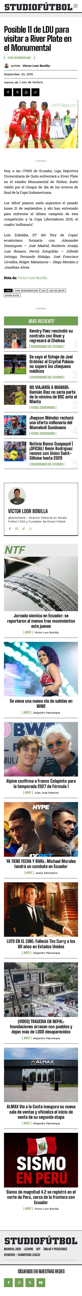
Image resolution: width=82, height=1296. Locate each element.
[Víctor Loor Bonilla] (7, 65)
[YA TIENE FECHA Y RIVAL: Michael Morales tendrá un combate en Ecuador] (41, 831)
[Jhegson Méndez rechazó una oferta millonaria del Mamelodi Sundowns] (15, 425)
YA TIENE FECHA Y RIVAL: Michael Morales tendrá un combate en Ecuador (41, 864)
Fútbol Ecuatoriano (43, 407)
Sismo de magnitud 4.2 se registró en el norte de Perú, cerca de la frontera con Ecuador (41, 1197)
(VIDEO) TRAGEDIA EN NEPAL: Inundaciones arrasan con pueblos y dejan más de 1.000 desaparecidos (41, 1027)
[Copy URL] (35, 92)
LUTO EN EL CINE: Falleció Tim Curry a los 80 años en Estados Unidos (41, 944)
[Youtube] (40, 1282)
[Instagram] (16, 527)
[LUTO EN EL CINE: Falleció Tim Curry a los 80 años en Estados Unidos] (41, 911)
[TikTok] (23, 527)
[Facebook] (8, 92)
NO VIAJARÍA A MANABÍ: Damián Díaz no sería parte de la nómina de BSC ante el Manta (53, 394)
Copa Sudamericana (19, 57)
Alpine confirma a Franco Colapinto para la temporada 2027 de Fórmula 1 (41, 783)
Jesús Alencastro (46, 872)
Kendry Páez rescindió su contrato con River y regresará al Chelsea (51, 335)
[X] (17, 92)
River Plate (12, 295)
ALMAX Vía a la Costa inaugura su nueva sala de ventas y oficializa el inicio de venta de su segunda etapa (41, 1112)
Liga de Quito (56, 291)
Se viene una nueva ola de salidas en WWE (41, 703)
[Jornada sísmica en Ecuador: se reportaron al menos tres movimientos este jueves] (41, 586)
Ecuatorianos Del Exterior (47, 346)
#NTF (28, 632)
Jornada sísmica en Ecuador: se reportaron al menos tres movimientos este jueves (41, 621)
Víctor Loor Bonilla (36, 66)
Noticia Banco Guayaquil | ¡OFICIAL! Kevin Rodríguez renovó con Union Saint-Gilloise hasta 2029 (51, 451)
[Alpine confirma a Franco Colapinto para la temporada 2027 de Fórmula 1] (41, 751)
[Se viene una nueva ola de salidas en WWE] (41, 671)
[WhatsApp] (26, 92)
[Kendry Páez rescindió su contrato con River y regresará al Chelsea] (15, 338)
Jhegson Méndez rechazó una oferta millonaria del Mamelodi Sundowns (51, 422)
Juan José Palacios (46, 792)
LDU (43, 291)
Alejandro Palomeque (46, 712)
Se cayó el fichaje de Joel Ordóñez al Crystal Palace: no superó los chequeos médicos (51, 364)
